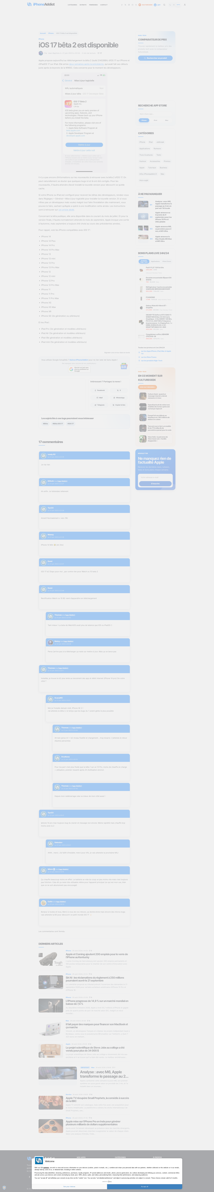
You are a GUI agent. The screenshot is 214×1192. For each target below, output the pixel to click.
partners (46, 1167)
